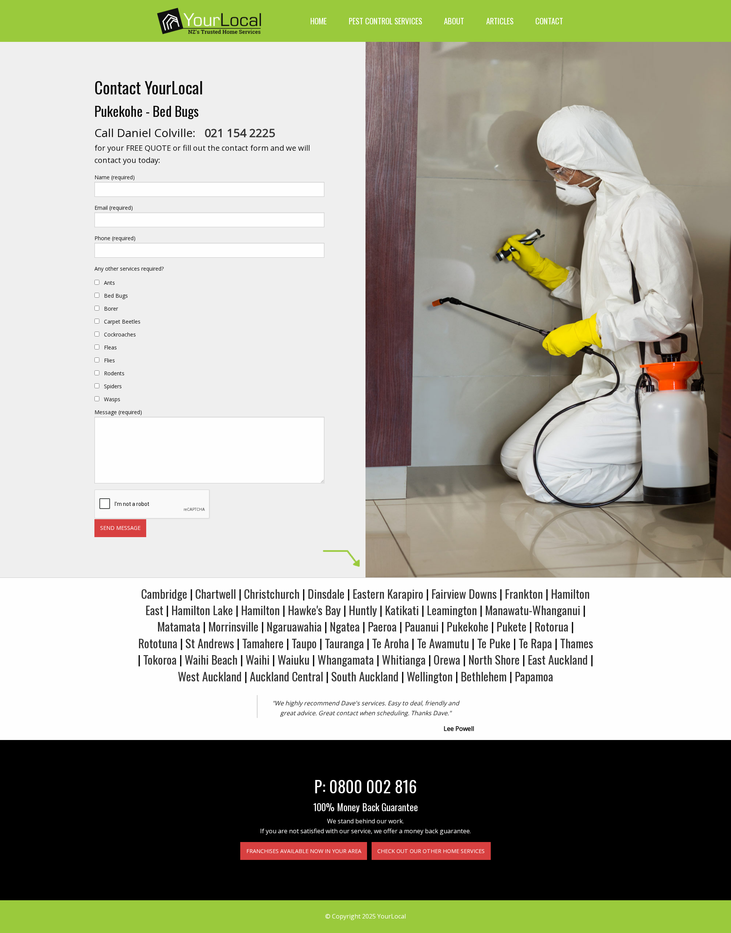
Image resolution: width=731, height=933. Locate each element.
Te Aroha (390, 643)
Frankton (524, 593)
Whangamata (346, 659)
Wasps (112, 399)
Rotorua (551, 626)
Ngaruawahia (294, 626)
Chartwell (215, 593)
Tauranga (344, 643)
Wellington (430, 676)
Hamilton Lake (202, 610)
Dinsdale (326, 593)
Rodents (114, 373)
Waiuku (294, 659)
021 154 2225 (239, 132)
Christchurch (272, 593)
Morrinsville (233, 626)
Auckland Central (286, 676)
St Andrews (209, 643)
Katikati (402, 610)
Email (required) (113, 207)
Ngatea (345, 626)
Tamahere (263, 643)
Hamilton (260, 610)
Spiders (113, 386)
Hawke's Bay (314, 610)
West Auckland (210, 676)
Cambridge (164, 593)
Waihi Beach (211, 659)
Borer (111, 308)
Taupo (304, 643)
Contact (549, 21)
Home (318, 21)
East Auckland (558, 659)
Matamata (178, 626)
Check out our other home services (431, 851)
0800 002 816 (373, 786)
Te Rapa (535, 643)
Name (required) (114, 177)
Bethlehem (484, 676)
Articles (500, 21)
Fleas (110, 347)
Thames (576, 643)
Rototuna (157, 643)
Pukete (511, 626)
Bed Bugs (116, 295)
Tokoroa (160, 659)
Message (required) (118, 412)
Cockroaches (120, 334)
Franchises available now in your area (303, 851)
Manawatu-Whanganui (532, 610)
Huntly (363, 610)
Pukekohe (467, 626)
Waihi (258, 659)
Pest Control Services (385, 21)
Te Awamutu (443, 643)
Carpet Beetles (122, 321)
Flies (109, 360)
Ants (109, 282)
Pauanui (422, 626)
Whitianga (404, 659)
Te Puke (494, 643)
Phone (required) (115, 238)
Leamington (452, 610)
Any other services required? (129, 268)
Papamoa (534, 676)
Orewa (447, 659)
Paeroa (382, 626)
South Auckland (365, 676)
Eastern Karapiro (388, 593)
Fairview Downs (464, 593)
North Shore (494, 659)
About (454, 21)
